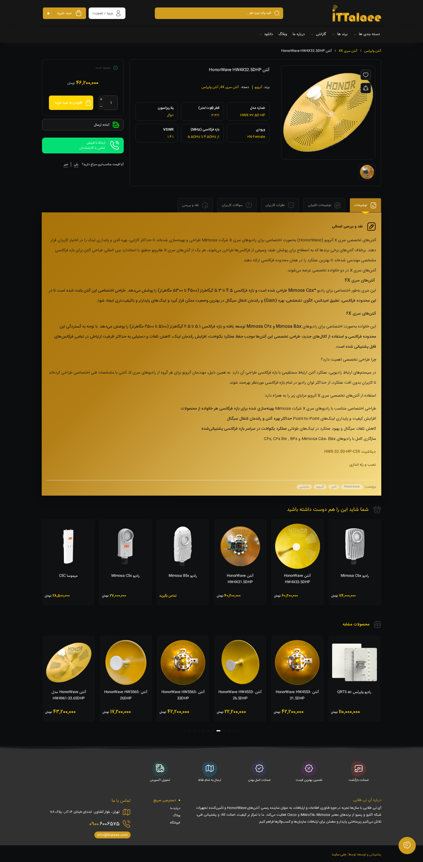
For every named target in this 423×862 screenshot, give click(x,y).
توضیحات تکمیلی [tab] (320, 205)
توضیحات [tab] (361, 205)
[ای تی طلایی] (356, 13)
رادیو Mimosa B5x (183, 576)
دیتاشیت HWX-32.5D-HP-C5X (350, 452)
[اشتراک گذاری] (366, 88)
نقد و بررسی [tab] (191, 205)
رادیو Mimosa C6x (355, 576)
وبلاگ (176, 815)
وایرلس (304, 486)
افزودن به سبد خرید (68, 103)
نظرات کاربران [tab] (276, 205)
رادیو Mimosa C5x (125, 576)
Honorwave (352, 486)
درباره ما (175, 808)
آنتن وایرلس (372, 51)
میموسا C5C (68, 576)
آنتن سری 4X (348, 51)
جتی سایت (339, 854)
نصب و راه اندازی (362, 465)
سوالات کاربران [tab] (232, 205)
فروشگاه (175, 822)
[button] (238, 730)
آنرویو (258, 87)
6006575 (104, 824)
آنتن (333, 486)
